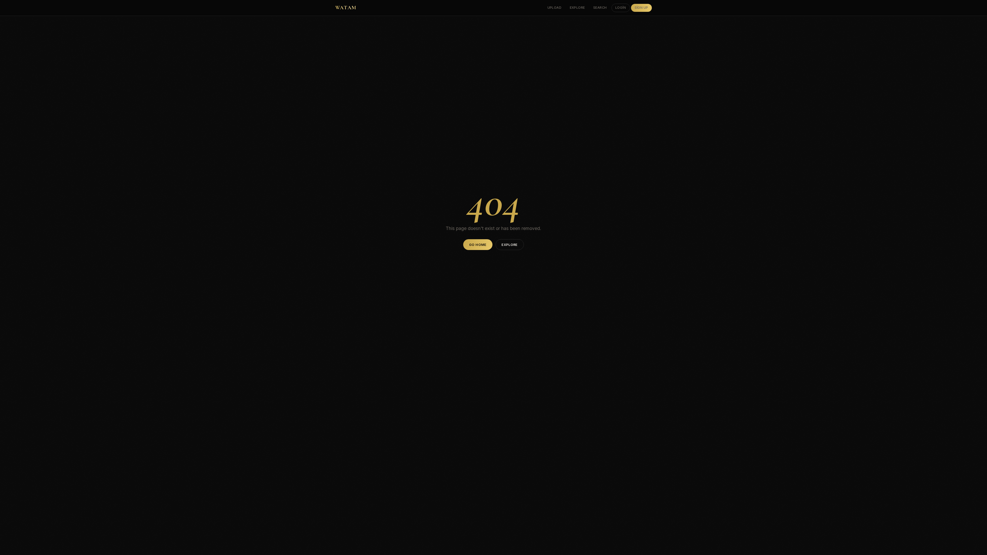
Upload (554, 8)
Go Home (478, 245)
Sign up (641, 8)
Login (620, 8)
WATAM (345, 7)
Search (600, 8)
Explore (577, 8)
